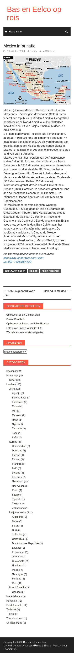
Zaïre (15, 437)
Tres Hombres (14, 618)
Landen (10, 384)
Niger (15, 419)
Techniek (11, 609)
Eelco (34, 51)
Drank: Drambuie (15, 319)
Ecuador (16, 547)
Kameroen (17, 402)
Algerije (16, 393)
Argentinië (17, 516)
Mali (14, 410)
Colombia (17, 534)
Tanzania (17, 428)
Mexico (33, 270)
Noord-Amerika (17, 587)
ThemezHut (9, 649)
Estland (16, 455)
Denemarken (19, 446)
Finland (16, 459)
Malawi (16, 406)
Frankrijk (17, 463)
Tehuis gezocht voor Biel (19, 293)
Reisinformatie (50, 270)
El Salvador (18, 552)
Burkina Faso (19, 397)
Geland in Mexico (55, 291)
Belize (15, 521)
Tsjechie (16, 499)
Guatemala (18, 561)
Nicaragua (17, 574)
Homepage (12, 375)
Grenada (17, 556)
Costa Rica (18, 538)
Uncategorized (14, 622)
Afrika (12, 388)
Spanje (16, 494)
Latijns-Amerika (17, 512)
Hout (11, 614)
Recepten (11, 600)
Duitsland (17, 450)
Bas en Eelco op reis (34, 13)
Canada (16, 591)
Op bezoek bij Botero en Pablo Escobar (27, 323)
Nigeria (16, 424)
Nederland (17, 481)
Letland (16, 472)
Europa (13, 441)
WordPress (35, 645)
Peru (14, 583)
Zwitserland (18, 508)
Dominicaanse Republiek (25, 543)
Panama (16, 578)
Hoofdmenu (15, 31)
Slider (12, 380)
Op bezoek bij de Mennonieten (23, 314)
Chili (14, 530)
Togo (15, 433)
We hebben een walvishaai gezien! (25, 332)
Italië (14, 468)
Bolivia (15, 525)
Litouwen (17, 477)
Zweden (16, 503)
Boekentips (12, 371)
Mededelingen (14, 596)
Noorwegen (18, 486)
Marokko (17, 415)
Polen (15, 490)
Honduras (17, 565)
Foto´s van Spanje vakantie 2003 (24, 328)
